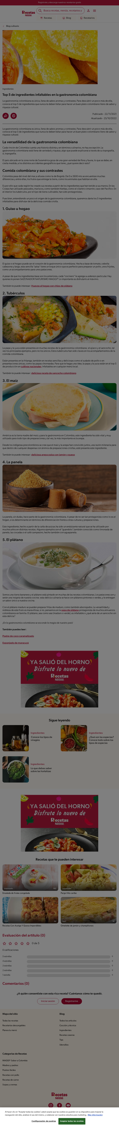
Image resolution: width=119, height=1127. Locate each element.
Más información (95, 1115)
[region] (59, 1117)
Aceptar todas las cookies (72, 1121)
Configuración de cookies (44, 1121)
